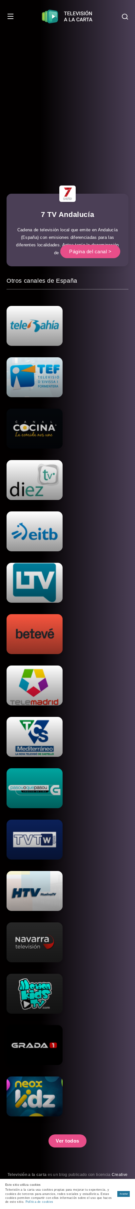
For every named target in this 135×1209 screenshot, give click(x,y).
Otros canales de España (42, 280)
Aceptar (124, 1194)
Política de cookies (39, 1201)
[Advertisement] (67, 103)
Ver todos (67, 1141)
